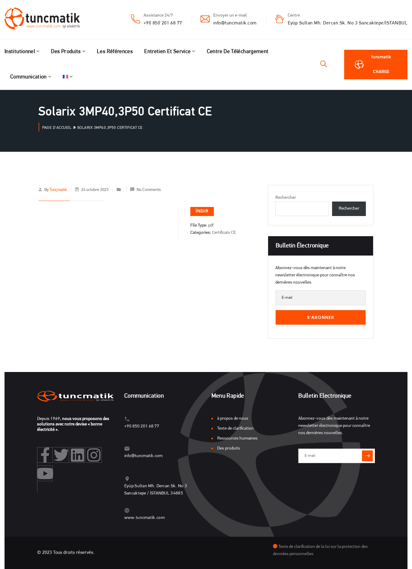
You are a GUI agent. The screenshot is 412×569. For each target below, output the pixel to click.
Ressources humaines (237, 438)
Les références (115, 52)
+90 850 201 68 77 (163, 23)
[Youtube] (45, 473)
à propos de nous (232, 418)
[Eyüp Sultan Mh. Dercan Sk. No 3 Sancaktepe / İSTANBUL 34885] (127, 479)
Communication (28, 77)
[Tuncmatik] (47, 20)
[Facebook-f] (45, 455)
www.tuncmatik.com (144, 518)
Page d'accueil (56, 128)
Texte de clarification (235, 428)
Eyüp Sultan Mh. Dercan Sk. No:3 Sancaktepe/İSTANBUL (347, 23)
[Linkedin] (77, 455)
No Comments (149, 190)
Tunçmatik (58, 190)
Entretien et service (167, 52)
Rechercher (285, 197)
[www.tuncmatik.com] (127, 510)
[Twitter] (61, 455)
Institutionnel (20, 52)
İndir (202, 211)
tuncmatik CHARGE (381, 64)
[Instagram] (94, 455)
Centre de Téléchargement (238, 52)
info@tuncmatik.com (235, 23)
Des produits (66, 52)
